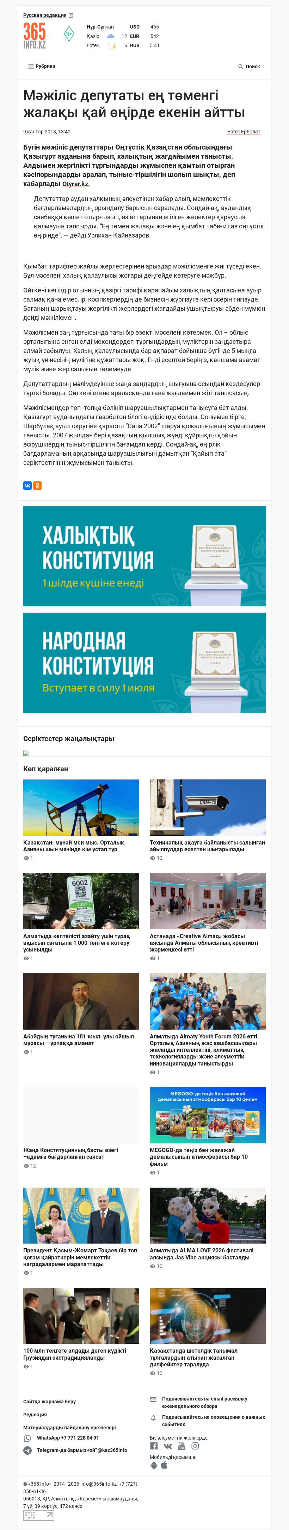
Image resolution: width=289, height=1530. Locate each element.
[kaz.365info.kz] (43, 35)
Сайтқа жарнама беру (49, 1401)
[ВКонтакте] (27, 485)
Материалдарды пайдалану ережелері (69, 1427)
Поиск (252, 66)
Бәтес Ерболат (243, 131)
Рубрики (45, 66)
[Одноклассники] (37, 485)
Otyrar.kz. (76, 184)
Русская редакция (45, 15)
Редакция (35, 1414)
